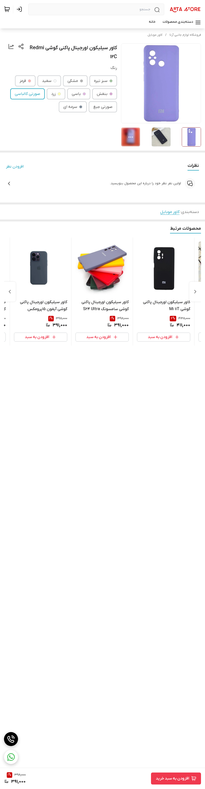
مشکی (73, 80)
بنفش (102, 93)
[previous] (195, 292)
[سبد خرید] (7, 9)
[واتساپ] (11, 757)
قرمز (23, 80)
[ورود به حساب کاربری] (20, 9)
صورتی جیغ (102, 106)
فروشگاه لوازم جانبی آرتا (185, 35)
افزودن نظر (15, 166)
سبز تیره (101, 80)
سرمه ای (70, 106)
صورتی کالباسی (27, 93)
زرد (53, 93)
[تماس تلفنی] (11, 739)
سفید (47, 80)
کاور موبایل (155, 35)
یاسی (76, 93)
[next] (10, 292)
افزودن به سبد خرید (172, 778)
